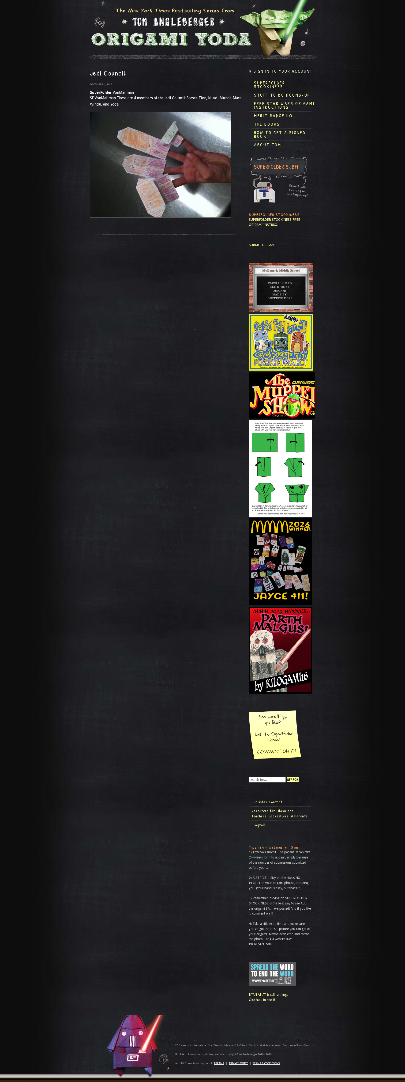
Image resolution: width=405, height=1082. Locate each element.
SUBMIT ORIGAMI (262, 245)
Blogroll (259, 825)
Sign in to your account (283, 71)
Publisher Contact (267, 802)
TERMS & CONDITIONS (266, 1063)
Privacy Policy (238, 1063)
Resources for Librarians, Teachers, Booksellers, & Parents (280, 813)
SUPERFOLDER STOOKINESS (270, 219)
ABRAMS (219, 1063)
